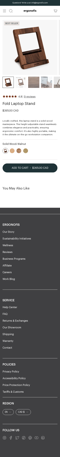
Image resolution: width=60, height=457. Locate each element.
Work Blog (9, 279)
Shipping (8, 334)
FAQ (5, 314)
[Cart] (55, 10)
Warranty (8, 341)
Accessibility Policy (14, 378)
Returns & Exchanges (15, 321)
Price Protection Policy (16, 385)
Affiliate (7, 265)
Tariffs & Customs (13, 392)
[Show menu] (4, 10)
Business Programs (14, 259)
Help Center (10, 307)
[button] (10, 10)
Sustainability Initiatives (17, 238)
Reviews (7, 252)
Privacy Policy (11, 371)
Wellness (8, 245)
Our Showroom (12, 327)
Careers (7, 272)
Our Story (8, 232)
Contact (7, 347)
